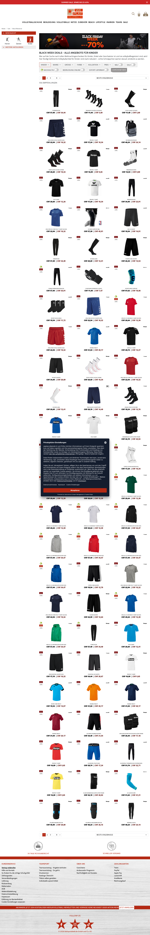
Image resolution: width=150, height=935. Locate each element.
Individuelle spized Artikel (48, 881)
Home (3, 29)
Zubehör (82, 22)
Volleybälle (63, 22)
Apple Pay (118, 873)
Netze (74, 22)
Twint (116, 868)
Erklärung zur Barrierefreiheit (12, 899)
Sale (125, 22)
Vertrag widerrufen (9, 868)
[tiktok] (88, 924)
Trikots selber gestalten (47, 878)
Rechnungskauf (120, 881)
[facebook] (61, 924)
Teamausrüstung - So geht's (49, 870)
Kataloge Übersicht (46, 876)
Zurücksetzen (119, 70)
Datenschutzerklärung (10, 894)
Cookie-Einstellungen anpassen (13, 902)
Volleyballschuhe (32, 22)
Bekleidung (49, 22)
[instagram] (75, 924)
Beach (91, 22)
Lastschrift (118, 876)
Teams (119, 22)
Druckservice (44, 873)
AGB (3, 889)
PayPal (116, 870)
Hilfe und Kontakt (8, 870)
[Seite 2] (60, 78)
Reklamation (6, 886)
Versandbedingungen (9, 878)
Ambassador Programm (85, 870)
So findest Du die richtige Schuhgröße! (16, 873)
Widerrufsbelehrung (9, 891)
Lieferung (5, 881)
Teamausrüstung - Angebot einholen (52, 868)
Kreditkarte (118, 878)
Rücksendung (7, 883)
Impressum (6, 897)
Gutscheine (81, 868)
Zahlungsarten (7, 876)
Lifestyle (100, 22)
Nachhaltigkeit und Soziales (87, 873)
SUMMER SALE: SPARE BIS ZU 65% (75, 2)
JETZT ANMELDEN (127, 907)
